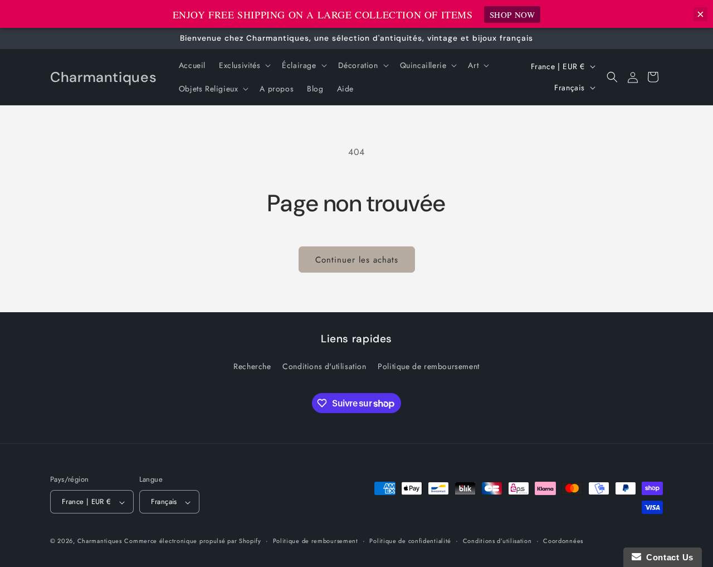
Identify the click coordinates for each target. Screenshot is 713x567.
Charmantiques (99, 541)
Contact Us (667, 557)
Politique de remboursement (429, 366)
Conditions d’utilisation (497, 540)
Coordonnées (563, 540)
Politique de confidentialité (410, 540)
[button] (243, 65)
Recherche (252, 366)
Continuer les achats (356, 260)
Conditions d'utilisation (324, 366)
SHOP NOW (512, 14)
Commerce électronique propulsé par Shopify (192, 541)
